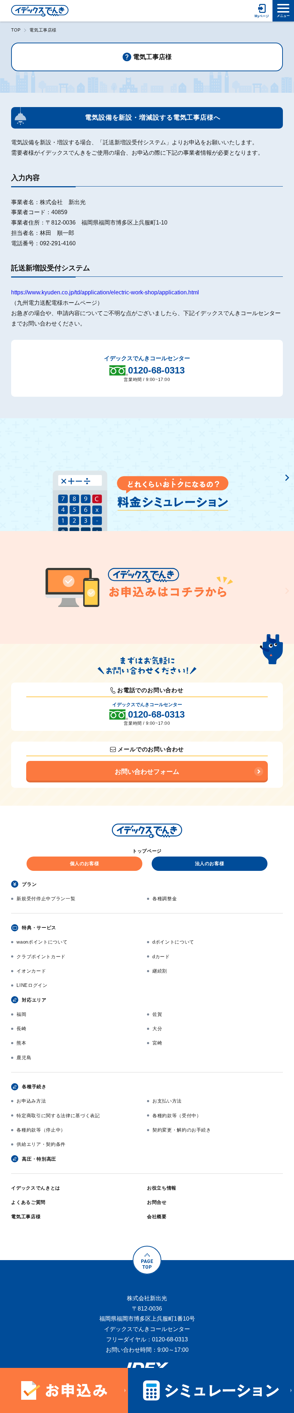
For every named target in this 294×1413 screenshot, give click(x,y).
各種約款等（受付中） (176, 1115)
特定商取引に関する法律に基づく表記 (58, 1115)
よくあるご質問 (28, 1202)
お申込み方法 (31, 1101)
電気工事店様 (26, 1216)
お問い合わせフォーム (147, 771)
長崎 (21, 1028)
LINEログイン (31, 985)
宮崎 (157, 1043)
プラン (29, 884)
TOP (15, 30)
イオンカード (31, 971)
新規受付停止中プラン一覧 (45, 898)
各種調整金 (164, 898)
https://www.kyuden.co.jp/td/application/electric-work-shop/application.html (105, 292)
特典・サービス (39, 927)
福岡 (21, 1014)
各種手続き (34, 1086)
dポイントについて (173, 942)
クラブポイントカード (41, 956)
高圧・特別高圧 (39, 1159)
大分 (157, 1028)
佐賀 (157, 1014)
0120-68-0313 (156, 370)
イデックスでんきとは (35, 1188)
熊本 (21, 1043)
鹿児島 (23, 1057)
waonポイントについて (41, 942)
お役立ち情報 (161, 1188)
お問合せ (157, 1202)
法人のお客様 (209, 863)
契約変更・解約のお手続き (181, 1130)
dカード (161, 956)
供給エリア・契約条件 (41, 1144)
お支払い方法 (167, 1101)
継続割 (159, 971)
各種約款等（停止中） (41, 1130)
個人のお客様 (84, 863)
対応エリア (34, 1000)
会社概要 (157, 1216)
